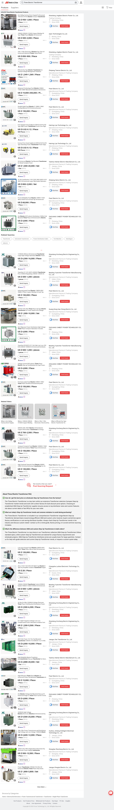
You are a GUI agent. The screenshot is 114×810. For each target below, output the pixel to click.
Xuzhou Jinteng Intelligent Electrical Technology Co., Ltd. (61, 732)
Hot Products (17, 801)
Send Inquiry (24, 26)
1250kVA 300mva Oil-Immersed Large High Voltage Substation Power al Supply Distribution (31, 254)
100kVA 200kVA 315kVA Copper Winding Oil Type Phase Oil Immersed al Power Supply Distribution (31, 34)
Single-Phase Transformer (10, 239)
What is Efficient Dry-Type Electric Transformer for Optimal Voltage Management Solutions (58, 421)
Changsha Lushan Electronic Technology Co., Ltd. (64, 567)
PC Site (62, 801)
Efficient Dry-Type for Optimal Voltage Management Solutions (30, 70)
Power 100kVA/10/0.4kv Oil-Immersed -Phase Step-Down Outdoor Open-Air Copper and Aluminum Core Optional (30, 767)
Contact (55, 803)
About (28, 803)
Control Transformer (26, 243)
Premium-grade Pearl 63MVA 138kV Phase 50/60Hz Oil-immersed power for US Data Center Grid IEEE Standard (31, 382)
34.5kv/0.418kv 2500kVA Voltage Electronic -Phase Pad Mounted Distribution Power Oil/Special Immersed (31, 603)
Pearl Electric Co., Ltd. (56, 89)
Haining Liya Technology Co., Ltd (60, 125)
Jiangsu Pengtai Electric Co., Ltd (60, 767)
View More (41, 787)
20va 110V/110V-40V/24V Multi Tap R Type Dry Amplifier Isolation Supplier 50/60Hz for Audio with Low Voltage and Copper (32, 566)
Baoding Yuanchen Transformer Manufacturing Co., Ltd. (65, 273)
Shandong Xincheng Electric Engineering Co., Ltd (64, 255)
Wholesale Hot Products (43, 801)
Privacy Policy (47, 803)
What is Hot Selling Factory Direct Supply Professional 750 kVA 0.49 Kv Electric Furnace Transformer (8, 421)
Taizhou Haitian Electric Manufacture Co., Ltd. (64, 162)
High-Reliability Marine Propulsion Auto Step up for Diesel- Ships (32, 658)
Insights (67, 801)
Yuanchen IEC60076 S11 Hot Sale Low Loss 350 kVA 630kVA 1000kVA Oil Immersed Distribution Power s (32, 346)
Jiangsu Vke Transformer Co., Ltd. (60, 639)
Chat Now (55, 26)
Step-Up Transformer (48, 239)
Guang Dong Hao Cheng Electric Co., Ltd (62, 309)
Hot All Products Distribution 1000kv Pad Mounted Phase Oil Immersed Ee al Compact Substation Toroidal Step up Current (32, 217)
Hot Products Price (28, 801)
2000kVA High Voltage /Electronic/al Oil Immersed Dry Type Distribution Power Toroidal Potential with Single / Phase (31, 713)
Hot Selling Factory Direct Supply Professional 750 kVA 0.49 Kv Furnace (31, 15)
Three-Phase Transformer (30, 239)
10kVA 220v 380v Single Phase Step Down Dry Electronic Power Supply (31, 749)
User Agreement (36, 803)
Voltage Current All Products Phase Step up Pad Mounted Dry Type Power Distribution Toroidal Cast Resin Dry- (32, 364)
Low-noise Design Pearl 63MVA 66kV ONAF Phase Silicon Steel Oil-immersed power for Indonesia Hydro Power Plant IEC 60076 (31, 548)
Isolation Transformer (9, 243)
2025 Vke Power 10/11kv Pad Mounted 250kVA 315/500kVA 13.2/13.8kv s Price (31, 639)
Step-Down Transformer (66, 239)
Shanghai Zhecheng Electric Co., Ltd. (61, 749)
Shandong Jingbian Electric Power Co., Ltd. (63, 15)
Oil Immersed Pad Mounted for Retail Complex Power (32, 162)
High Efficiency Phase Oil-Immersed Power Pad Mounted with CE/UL (32, 676)
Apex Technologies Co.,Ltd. (58, 34)
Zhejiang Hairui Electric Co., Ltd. (60, 180)
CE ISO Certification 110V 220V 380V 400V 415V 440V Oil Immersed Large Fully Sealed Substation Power (32, 180)
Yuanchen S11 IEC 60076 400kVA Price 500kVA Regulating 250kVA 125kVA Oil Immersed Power (31, 273)
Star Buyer (55, 801)
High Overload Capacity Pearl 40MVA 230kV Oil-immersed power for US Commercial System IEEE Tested (31, 465)
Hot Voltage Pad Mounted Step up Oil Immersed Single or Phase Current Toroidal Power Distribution (32, 694)
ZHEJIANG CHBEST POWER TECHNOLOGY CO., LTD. (65, 217)
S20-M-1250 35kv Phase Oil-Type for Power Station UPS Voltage (32, 309)
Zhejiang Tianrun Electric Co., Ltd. (60, 70)
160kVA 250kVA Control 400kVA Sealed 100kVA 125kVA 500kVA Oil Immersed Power (31, 585)
